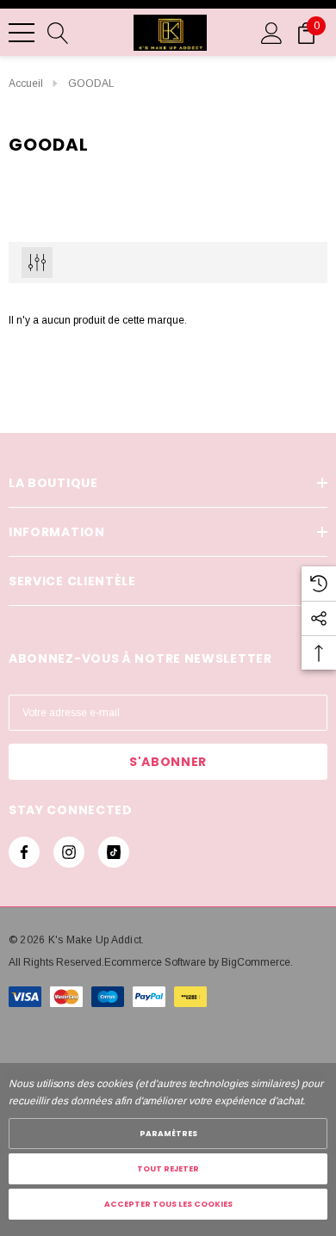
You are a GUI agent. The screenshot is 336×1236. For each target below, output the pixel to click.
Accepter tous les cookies (168, 1204)
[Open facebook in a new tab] (24, 852)
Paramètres (168, 1133)
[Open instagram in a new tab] (68, 852)
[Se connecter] (272, 32)
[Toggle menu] (21, 33)
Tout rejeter (168, 1169)
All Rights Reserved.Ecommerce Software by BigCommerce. (151, 962)
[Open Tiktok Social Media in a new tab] (113, 852)
